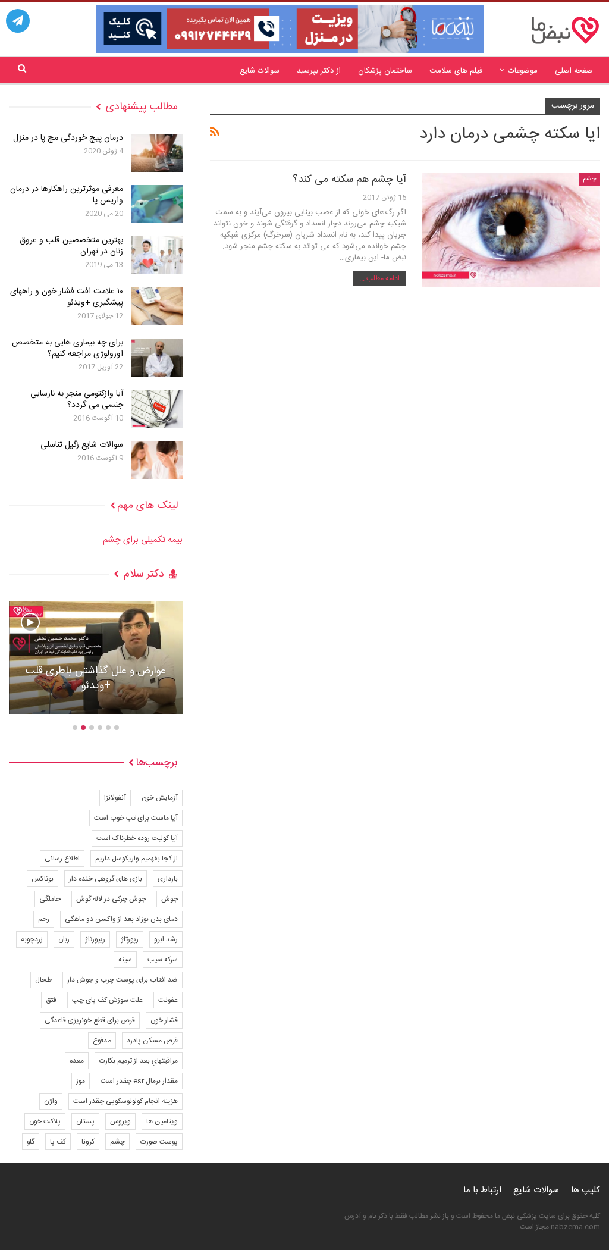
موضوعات (523, 70)
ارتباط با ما (482, 1190)
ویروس (120, 1121)
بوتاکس (43, 879)
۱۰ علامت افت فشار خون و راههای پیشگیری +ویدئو (66, 297)
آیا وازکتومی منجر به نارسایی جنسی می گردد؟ (76, 399)
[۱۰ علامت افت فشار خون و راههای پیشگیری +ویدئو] (157, 306)
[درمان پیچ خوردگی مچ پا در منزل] (157, 153)
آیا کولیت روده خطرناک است (137, 838)
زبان (64, 939)
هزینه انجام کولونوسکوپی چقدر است (125, 1101)
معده (77, 1061)
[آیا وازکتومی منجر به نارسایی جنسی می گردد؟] (157, 409)
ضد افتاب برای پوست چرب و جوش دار (122, 980)
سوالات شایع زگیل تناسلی (81, 445)
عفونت (168, 1000)
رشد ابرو (166, 939)
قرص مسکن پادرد (152, 1041)
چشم (589, 179)
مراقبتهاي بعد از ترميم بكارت (138, 1061)
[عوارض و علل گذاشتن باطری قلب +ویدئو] (96, 657)
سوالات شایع (260, 70)
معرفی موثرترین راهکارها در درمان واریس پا (66, 195)
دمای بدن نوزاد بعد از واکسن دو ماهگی (121, 919)
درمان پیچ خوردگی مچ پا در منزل (68, 138)
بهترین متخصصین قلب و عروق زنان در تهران (71, 246)
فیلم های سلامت (455, 70)
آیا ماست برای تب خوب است (136, 818)
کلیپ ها (585, 1190)
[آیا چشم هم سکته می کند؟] (511, 230)
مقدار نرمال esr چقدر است (139, 1081)
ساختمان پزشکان (385, 70)
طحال (43, 980)
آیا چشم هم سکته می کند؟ (349, 180)
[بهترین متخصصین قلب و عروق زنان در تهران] (157, 255)
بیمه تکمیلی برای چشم (143, 539)
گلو (30, 1142)
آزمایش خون (160, 798)
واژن (51, 1101)
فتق (51, 1000)
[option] (96, 663)
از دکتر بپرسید (319, 70)
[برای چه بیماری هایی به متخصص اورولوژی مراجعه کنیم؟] (157, 358)
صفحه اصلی (574, 70)
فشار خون (164, 1020)
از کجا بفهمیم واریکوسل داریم (136, 858)
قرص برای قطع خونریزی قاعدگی (90, 1020)
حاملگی (50, 899)
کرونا (88, 1142)
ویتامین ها (162, 1121)
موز (80, 1081)
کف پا (58, 1142)
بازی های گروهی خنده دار (105, 879)
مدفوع (102, 1041)
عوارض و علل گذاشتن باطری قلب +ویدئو (96, 678)
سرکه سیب (162, 960)
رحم (43, 919)
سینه (125, 960)
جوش (169, 899)
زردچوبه (32, 939)
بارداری (168, 879)
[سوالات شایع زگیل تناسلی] (157, 460)
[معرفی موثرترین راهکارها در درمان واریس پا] (157, 204)
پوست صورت (159, 1142)
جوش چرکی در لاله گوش (111, 899)
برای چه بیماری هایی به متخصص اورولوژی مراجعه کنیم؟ (67, 348)
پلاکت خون (45, 1121)
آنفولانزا (115, 798)
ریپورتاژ (95, 939)
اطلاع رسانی (62, 858)
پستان (85, 1121)
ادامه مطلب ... (379, 278)
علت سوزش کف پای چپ (107, 1000)
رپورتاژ (130, 939)
